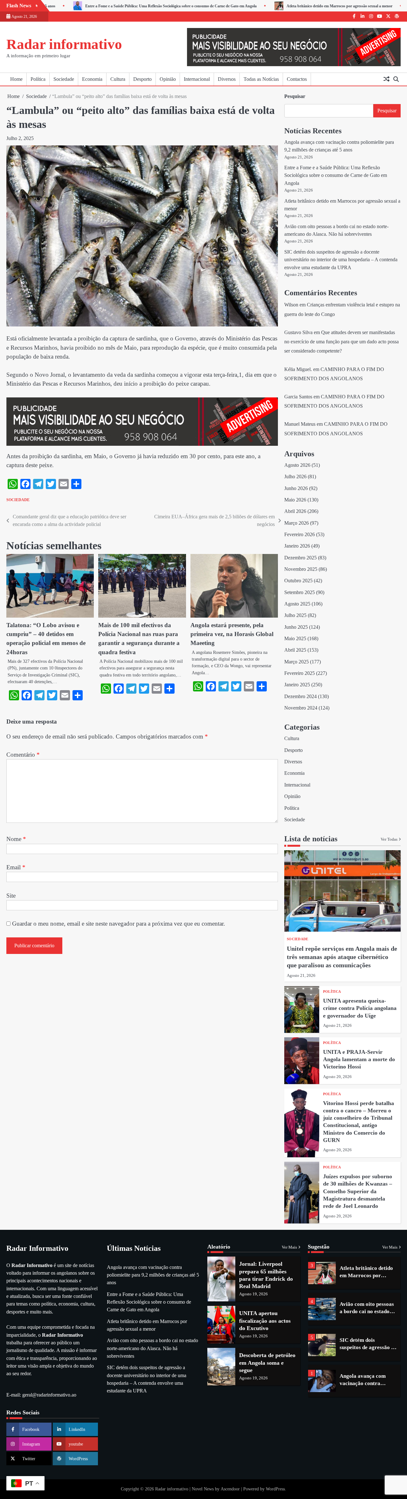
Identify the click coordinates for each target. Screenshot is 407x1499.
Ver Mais (289, 1247)
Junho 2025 (296, 627)
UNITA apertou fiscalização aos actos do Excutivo (265, 1320)
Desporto (142, 79)
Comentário (23, 754)
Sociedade (63, 79)
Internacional (197, 79)
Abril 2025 (295, 650)
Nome (16, 839)
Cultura (117, 79)
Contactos (297, 79)
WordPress (275, 1488)
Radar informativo (64, 44)
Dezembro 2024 (300, 696)
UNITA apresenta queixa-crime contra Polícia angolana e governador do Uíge (360, 1008)
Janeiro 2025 (297, 685)
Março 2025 (296, 662)
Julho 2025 (295, 615)
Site (11, 895)
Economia (92, 79)
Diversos (227, 79)
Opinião (168, 79)
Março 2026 (296, 523)
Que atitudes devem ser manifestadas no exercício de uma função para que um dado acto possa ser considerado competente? (341, 342)
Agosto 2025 (297, 604)
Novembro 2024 (300, 708)
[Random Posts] (386, 79)
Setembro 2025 (299, 592)
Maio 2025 (295, 638)
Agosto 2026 (297, 465)
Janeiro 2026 (297, 546)
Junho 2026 (296, 488)
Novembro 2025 (300, 569)
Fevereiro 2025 (299, 673)
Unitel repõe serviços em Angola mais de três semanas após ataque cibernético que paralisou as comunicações (342, 957)
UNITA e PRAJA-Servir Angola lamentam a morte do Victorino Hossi (359, 1059)
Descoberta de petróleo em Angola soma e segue (267, 1362)
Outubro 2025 (298, 581)
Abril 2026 (295, 511)
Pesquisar (294, 96)
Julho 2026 (295, 477)
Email (15, 867)
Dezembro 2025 (300, 558)
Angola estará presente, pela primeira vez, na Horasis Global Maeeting (231, 634)
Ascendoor (230, 1488)
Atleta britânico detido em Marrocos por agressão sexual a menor (317, 6)
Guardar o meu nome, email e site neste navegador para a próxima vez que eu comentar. (118, 923)
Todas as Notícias (261, 79)
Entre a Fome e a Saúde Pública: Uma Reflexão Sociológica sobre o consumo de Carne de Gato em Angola (148, 6)
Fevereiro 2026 (299, 534)
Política (38, 79)
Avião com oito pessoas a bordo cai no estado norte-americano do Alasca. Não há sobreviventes (152, 1348)
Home (16, 79)
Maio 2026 (295, 500)
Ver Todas (389, 839)
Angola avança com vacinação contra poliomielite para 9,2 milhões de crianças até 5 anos (153, 1275)
